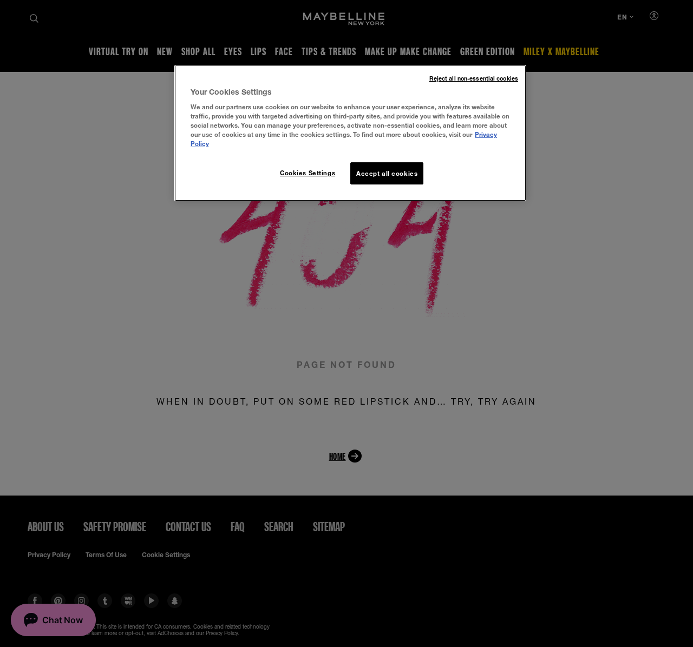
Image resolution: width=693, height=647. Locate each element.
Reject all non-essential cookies (473, 78)
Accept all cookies (386, 173)
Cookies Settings (307, 172)
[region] (350, 133)
